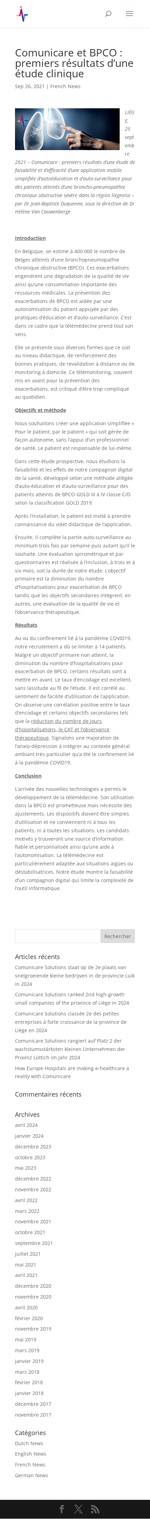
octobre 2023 (30, 1157)
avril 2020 (26, 1307)
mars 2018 (27, 1372)
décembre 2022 (33, 1178)
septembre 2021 (34, 1243)
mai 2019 (25, 1339)
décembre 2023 (33, 1146)
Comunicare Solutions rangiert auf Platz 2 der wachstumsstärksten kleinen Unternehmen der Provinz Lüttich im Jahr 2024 (70, 1049)
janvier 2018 (29, 1393)
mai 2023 (25, 1167)
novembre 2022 (33, 1189)
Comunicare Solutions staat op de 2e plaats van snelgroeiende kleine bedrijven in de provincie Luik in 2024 (75, 975)
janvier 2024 (29, 1135)
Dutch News (29, 1443)
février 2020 (29, 1318)
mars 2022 (27, 1211)
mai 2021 (25, 1264)
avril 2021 (26, 1275)
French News (65, 86)
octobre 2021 (30, 1232)
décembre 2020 (33, 1286)
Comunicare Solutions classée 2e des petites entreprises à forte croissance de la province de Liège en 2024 (71, 1022)
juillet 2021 (28, 1254)
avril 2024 (26, 1125)
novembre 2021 (33, 1221)
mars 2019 (27, 1350)
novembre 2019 (33, 1328)
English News (30, 1453)
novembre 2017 (33, 1414)
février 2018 (29, 1382)
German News (31, 1475)
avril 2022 (26, 1200)
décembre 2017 (33, 1404)
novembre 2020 (33, 1296)
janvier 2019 (29, 1361)
